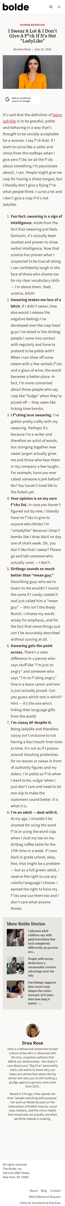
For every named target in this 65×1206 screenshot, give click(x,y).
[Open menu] (59, 7)
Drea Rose (24, 49)
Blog (44, 1190)
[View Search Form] (51, 7)
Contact (55, 1190)
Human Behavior (32, 25)
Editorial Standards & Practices (40, 1203)
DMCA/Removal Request (45, 1197)
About (34, 1190)
